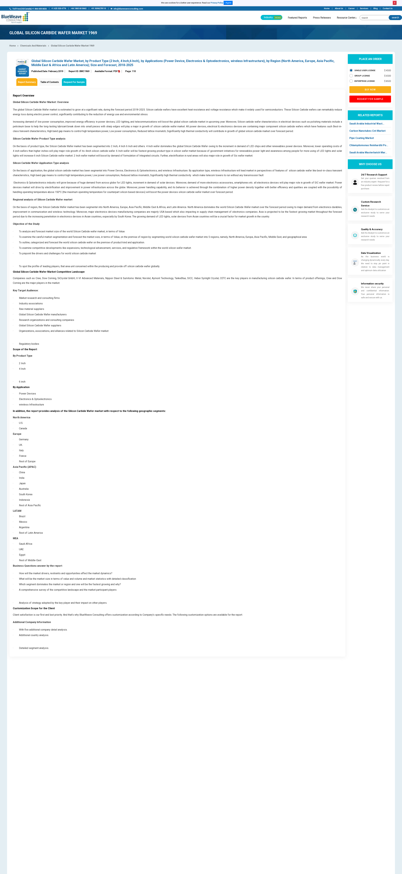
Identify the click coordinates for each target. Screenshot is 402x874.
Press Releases (322, 17)
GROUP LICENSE (362, 76)
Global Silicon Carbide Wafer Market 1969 (72, 45)
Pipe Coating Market (361, 138)
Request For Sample (74, 82)
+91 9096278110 (98, 8)
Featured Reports (297, 17)
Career (351, 8)
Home (327, 8)
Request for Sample (370, 99)
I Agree (228, 3)
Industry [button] (272, 17)
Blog (375, 8)
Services (364, 8)
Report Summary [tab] (27, 82)
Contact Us (388, 8)
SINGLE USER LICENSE (364, 70)
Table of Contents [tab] (49, 82)
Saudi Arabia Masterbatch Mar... (368, 152)
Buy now (370, 89)
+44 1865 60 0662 (78, 8)
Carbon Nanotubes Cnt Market (367, 130)
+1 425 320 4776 (58, 8)
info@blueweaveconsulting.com (128, 9)
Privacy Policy (217, 3)
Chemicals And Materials (33, 45)
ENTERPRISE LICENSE (364, 81)
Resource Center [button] (346, 17)
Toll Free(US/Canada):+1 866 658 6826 (29, 9)
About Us (339, 8)
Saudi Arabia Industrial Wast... (366, 123)
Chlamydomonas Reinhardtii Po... (368, 145)
